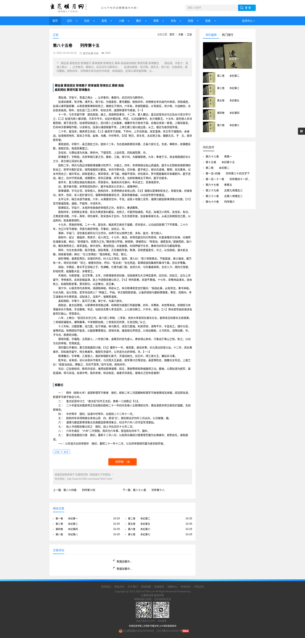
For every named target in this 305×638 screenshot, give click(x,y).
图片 (138, 20)
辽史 (189, 34)
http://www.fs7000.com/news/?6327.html (89, 478)
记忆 (69, 20)
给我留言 (159, 586)
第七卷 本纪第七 (139, 534)
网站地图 (146, 586)
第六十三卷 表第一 (219, 156)
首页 (55, 20)
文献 (180, 34)
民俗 (190, 20)
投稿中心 (172, 586)
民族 (207, 20)
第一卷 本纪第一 (67, 518)
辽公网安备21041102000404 (138, 630)
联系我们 (106, 586)
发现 (104, 20)
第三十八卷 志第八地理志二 (224, 196)
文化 (173, 20)
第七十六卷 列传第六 (220, 201)
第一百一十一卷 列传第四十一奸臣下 (229, 179)
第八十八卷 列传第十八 (149, 489)
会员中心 (247, 20)
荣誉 (156, 20)
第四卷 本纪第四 (67, 529)
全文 (66, 451)
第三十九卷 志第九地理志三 (224, 190)
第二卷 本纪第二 (139, 518)
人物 (121, 20)
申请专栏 (186, 586)
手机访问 (199, 586)
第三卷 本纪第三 (67, 523)
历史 (86, 20)
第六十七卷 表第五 (219, 184)
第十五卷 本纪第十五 (220, 162)
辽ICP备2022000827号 (169, 630)
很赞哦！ (121, 461)
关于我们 (133, 586)
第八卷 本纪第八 (67, 534)
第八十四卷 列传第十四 (79, 489)
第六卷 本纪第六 (139, 529)
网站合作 (119, 586)
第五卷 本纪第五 (139, 523)
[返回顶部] (297, 570)
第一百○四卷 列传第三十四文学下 (228, 173)
